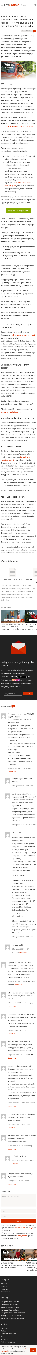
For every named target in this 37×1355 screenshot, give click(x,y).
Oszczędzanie (6, 1292)
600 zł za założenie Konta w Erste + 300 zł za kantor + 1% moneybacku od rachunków (13, 626)
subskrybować (21, 1236)
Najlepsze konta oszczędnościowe (13, 1313)
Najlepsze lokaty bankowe (10, 1310)
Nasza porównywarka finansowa (12, 1318)
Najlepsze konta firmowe (9, 1304)
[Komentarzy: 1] (22, 620)
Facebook (4, 1328)
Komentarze (6, 706)
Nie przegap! (6, 607)
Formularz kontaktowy (8, 1334)
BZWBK (32, 588)
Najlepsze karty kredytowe (10, 1307)
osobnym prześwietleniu (11, 412)
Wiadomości (5, 1286)
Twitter (3, 1331)
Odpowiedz (12, 772)
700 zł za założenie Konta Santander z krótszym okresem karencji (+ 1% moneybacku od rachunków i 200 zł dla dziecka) (17, 21)
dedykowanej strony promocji (22, 335)
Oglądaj (16, 680)
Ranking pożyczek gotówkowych (12, 1315)
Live (11, 4)
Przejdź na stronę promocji (18, 210)
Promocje (4, 1289)
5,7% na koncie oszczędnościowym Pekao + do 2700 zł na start (12, 1265)
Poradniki (4, 1283)
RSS (2, 1336)
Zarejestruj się (19, 1228)
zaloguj (31, 1228)
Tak (33, 1350)
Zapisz (28, 694)
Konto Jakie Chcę (6, 591)
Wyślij (18, 1221)
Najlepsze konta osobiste (10, 1302)
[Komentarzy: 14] (34, 31)
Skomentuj (5, 1191)
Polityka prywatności (8, 1342)
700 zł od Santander (12, 586)
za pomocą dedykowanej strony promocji (17, 126)
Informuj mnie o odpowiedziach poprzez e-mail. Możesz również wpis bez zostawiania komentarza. (18, 1235)
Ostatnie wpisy (7, 1246)
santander (21, 597)
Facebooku (13, 677)
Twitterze (5, 680)
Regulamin (4, 1339)
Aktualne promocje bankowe (19, 588)
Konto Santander (19, 591)
